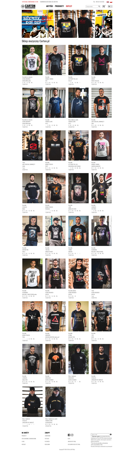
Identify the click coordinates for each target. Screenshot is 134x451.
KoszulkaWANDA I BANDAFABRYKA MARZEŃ (95, 164)
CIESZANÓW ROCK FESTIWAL (74, 444)
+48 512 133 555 (99, 2)
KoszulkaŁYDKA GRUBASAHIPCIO (49, 292)
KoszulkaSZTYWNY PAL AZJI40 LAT (73, 79)
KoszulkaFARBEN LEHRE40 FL (48, 121)
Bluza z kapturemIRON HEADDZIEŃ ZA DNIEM (72, 378)
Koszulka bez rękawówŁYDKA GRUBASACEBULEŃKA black (27, 121)
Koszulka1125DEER (93, 335)
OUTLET (69, 6)
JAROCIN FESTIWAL (72, 441)
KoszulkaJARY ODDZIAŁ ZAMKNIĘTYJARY (97, 121)
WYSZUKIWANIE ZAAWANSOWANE (29, 438)
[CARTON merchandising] (67, 24)
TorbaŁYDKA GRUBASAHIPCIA (95, 292)
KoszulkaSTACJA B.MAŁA (24, 207)
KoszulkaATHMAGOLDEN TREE (71, 335)
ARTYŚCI (49, 6)
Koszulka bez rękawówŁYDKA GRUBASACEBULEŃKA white (27, 79)
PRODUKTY (59, 6)
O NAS (23, 441)
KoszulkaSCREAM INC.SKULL (25, 250)
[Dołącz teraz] (111, 434)
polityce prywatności (95, 441)
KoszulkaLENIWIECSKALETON (24, 378)
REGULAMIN (47, 444)
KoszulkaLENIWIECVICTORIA (93, 207)
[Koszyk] (104, 6)
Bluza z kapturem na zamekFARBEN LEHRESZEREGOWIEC (51, 421)
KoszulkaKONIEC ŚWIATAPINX (26, 335)
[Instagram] (72, 435)
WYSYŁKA (47, 438)
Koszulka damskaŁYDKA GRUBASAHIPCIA (72, 292)
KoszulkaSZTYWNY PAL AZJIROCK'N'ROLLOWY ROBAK (74, 164)
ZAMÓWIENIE (47, 436)
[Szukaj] (99, 6)
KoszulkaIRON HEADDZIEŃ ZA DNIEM (49, 378)
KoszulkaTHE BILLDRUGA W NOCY (49, 250)
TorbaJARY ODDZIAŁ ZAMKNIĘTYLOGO (28, 164)
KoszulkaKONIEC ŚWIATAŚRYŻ (49, 164)
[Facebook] (69, 435)
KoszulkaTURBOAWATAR (70, 250)
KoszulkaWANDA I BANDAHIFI (49, 79)
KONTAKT (24, 444)
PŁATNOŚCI (47, 441)
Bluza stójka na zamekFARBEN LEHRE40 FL (73, 121)
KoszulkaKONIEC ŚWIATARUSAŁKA (49, 207)
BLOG (69, 438)
